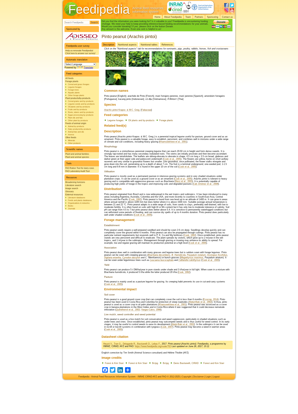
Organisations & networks (79, 203)
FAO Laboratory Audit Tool (77, 171)
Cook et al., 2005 (172, 159)
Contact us (227, 17)
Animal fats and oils (76, 132)
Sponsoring (212, 17)
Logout (216, 376)
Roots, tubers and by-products (81, 112)
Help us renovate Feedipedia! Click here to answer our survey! (80, 52)
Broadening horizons (75, 182)
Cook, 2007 (167, 327)
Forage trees (73, 90)
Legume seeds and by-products (81, 104)
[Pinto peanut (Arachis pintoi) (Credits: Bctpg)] (162, 67)
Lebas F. (156, 343)
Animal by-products (76, 126)
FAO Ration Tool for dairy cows (79, 168)
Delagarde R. (129, 343)
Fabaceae (146, 110)
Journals (71, 209)
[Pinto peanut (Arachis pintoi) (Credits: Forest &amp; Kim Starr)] (116, 67)
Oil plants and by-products (79, 107)
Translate (88, 67)
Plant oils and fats (75, 118)
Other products (74, 143)
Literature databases (76, 198)
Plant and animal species (77, 157)
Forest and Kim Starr (213, 363)
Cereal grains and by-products (80, 101)
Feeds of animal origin (75, 123)
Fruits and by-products (77, 109)
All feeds (69, 78)
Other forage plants (76, 95)
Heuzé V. (107, 343)
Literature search (73, 185)
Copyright (186, 376)
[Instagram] (226, 10)
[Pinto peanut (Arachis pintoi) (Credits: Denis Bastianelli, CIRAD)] (208, 67)
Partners (199, 17)
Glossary (69, 191)
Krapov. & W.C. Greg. (122, 110)
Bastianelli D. (143, 343)
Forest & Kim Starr (114, 363)
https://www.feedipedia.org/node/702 (153, 346)
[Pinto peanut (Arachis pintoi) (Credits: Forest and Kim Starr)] (116, 85)
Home (157, 17)
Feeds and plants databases (80, 200)
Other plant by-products (78, 120)
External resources (74, 194)
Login (208, 376)
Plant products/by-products (77, 98)
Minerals (71, 140)
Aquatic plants (74, 93)
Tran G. (117, 343)
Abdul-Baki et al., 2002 (200, 302)
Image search (71, 188)
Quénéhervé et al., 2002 (128, 309)
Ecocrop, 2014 (210, 299)
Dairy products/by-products (79, 129)
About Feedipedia (173, 17)
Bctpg (155, 363)
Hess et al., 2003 (183, 181)
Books (70, 206)
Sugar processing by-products (80, 115)
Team (188, 17)
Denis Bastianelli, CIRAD (185, 363)
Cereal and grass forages (78, 84)
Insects (71, 135)
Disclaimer (198, 376)
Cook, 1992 (135, 199)
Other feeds (70, 137)
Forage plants (71, 81)
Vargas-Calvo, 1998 (151, 309)
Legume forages (75, 87)
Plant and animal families (77, 154)
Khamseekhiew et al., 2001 (173, 141)
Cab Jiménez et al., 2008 (205, 184)
